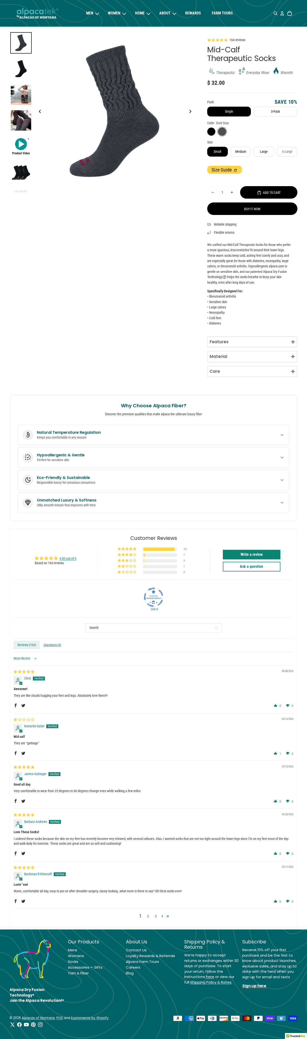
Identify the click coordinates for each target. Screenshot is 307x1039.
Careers (133, 967)
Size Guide (222, 170)
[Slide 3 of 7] (21, 94)
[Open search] (275, 13)
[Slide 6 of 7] (21, 172)
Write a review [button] (252, 554)
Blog (130, 973)
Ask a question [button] (251, 566)
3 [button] (156, 916)
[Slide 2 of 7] (21, 68)
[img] (24, 672)
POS (59, 1018)
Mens (72, 950)
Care (215, 371)
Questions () (52, 645)
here (210, 976)
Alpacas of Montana (38, 1018)
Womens (76, 955)
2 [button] (148, 916)
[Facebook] (19, 1024)
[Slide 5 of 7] (21, 146)
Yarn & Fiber (78, 973)
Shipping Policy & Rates (210, 982)
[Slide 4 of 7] (21, 120)
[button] (127, 549)
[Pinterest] (33, 1024)
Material (218, 356)
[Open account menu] (282, 13)
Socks (73, 961)
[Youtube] (26, 1024)
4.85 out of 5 (67, 558)
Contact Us (136, 950)
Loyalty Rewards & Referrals (150, 955)
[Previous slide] (38, 112)
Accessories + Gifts (85, 967)
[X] (12, 1024)
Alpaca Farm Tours (142, 961)
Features (219, 342)
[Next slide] (192, 112)
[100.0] (153, 597)
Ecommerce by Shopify (90, 1018)
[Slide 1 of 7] (21, 43)
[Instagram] (40, 1024)
